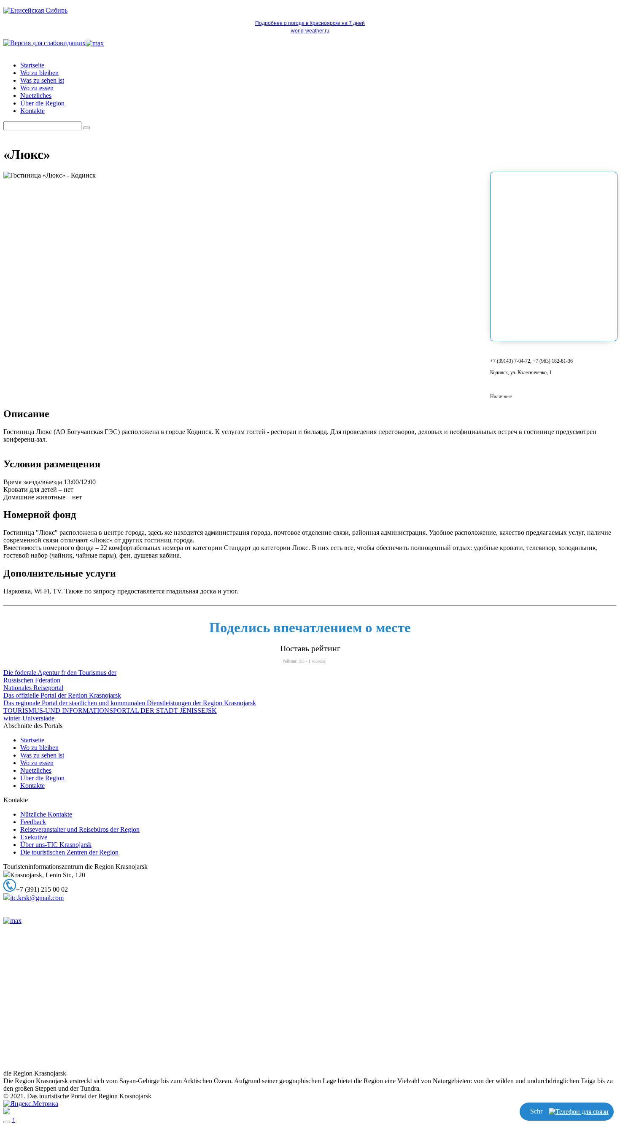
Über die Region (42, 103)
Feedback (33, 821)
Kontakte (32, 110)
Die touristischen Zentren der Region (69, 852)
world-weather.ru (310, 31)
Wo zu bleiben (39, 72)
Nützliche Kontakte (46, 814)
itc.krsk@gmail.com (37, 897)
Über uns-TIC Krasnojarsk (56, 844)
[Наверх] (6, 1122)
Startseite (32, 65)
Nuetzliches (35, 95)
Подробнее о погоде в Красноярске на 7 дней (310, 23)
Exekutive (33, 837)
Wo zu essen (37, 88)
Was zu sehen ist (42, 80)
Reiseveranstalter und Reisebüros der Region (80, 829)
